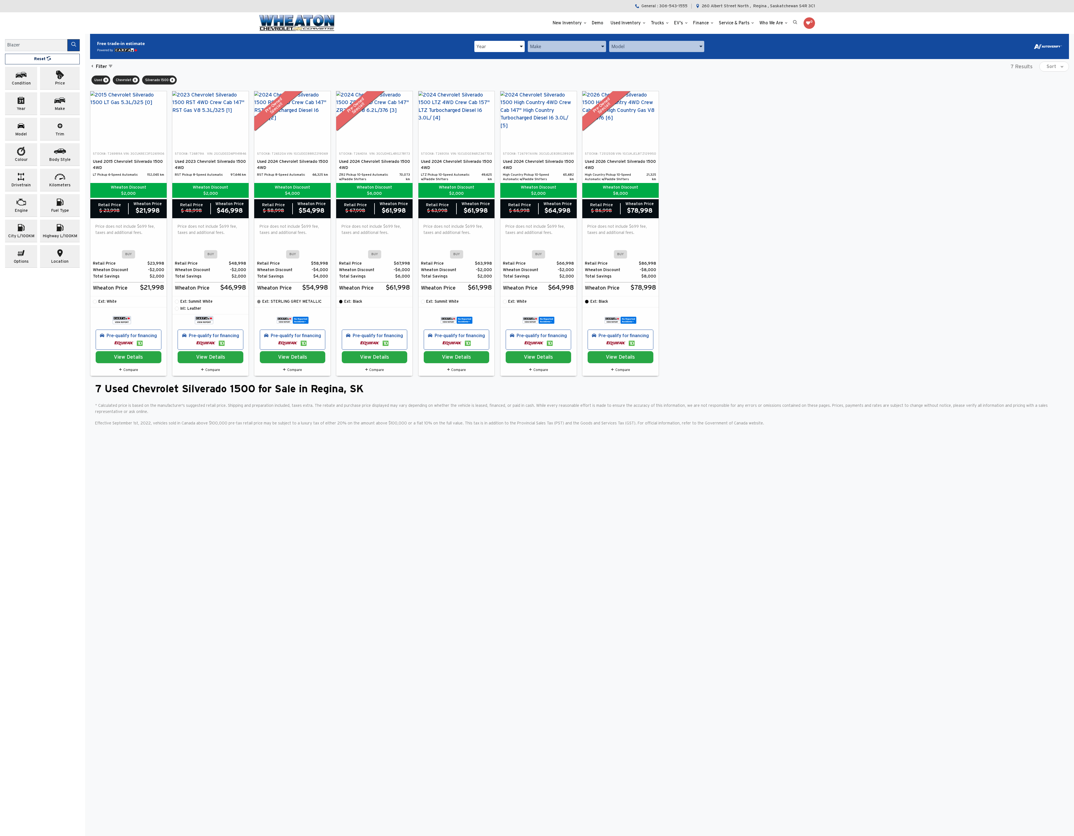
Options (21, 261)
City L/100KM (21, 236)
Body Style (59, 160)
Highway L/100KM (60, 236)
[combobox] (500, 46)
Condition (21, 83)
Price (60, 83)
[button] (568, 23)
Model (21, 134)
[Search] (73, 45)
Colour (21, 160)
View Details (128, 357)
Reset (40, 59)
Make (60, 109)
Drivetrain (21, 185)
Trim (59, 134)
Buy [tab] (128, 254)
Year (21, 109)
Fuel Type (60, 210)
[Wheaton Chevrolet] (297, 23)
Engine (21, 210)
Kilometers (59, 185)
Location (60, 261)
